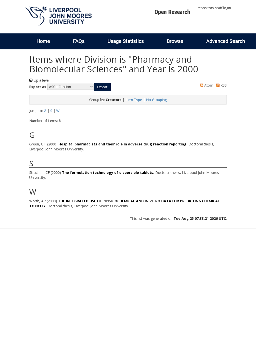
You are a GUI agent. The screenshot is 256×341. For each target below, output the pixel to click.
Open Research (172, 11)
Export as (37, 86)
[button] (102, 87)
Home (43, 41)
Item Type (134, 99)
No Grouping (156, 99)
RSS (223, 85)
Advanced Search (225, 41)
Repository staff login (213, 7)
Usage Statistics (126, 41)
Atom (208, 85)
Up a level (41, 80)
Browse (175, 41)
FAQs (78, 41)
